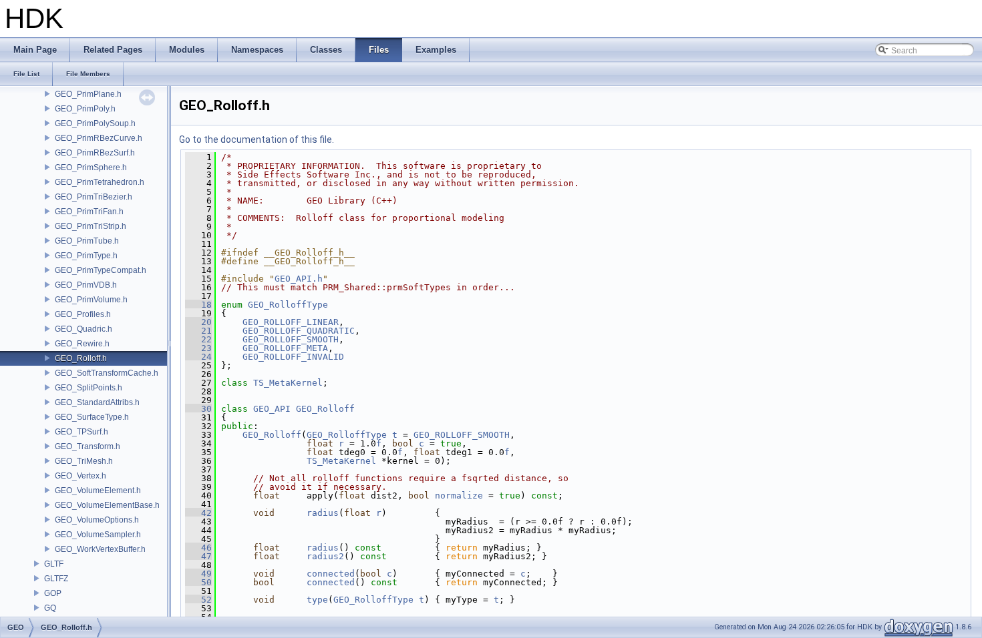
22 (198, 339)
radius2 (325, 556)
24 (198, 357)
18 (198, 305)
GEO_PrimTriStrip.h (90, 226)
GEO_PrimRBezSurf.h (95, 152)
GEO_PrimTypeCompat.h (100, 270)
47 (198, 556)
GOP (52, 593)
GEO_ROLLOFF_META (285, 348)
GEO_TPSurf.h (81, 431)
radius (323, 513)
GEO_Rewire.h (82, 343)
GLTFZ (56, 578)
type (317, 600)
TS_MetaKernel (288, 383)
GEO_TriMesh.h (84, 461)
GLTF (53, 564)
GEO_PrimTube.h (87, 241)
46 (198, 548)
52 (198, 600)
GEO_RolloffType (288, 305)
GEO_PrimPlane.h (88, 94)
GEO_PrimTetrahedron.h (99, 182)
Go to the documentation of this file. (256, 139)
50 (198, 582)
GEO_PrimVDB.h (86, 285)
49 (198, 574)
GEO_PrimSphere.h (91, 167)
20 (198, 322)
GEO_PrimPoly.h (85, 108)
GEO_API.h (299, 279)
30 (198, 409)
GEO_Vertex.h (80, 476)
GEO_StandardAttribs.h (97, 402)
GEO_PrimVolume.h (91, 299)
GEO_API (272, 409)
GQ (50, 608)
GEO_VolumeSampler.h (98, 534)
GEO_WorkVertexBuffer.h (100, 549)
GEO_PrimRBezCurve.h (98, 138)
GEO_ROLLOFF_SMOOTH (290, 339)
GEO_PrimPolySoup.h (95, 123)
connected (331, 574)
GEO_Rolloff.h (81, 358)
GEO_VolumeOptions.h (97, 520)
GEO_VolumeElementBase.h (107, 505)
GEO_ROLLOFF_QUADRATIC (298, 331)
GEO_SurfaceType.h (92, 417)
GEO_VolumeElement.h (98, 490)
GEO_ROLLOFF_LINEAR (290, 322)
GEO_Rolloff (325, 409)
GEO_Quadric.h (83, 329)
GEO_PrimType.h (86, 255)
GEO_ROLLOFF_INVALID (293, 357)
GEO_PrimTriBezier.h (93, 197)
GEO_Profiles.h (83, 314)
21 (198, 331)
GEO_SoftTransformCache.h (106, 373)
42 (198, 513)
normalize (459, 496)
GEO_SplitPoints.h (88, 387)
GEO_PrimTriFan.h (89, 211)
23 (198, 348)
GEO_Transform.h (87, 446)
